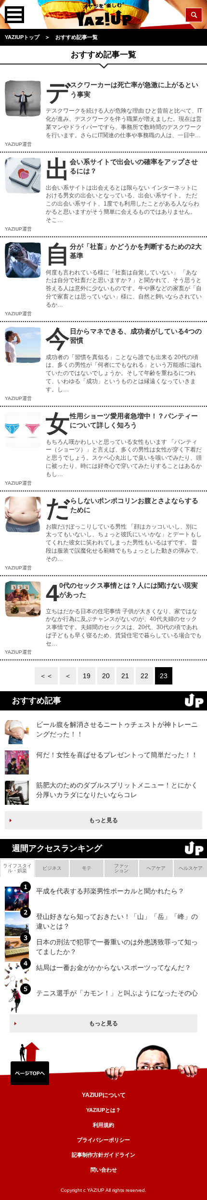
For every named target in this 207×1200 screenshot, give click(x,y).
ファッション (121, 868)
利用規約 (103, 1125)
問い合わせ (104, 1170)
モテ (86, 868)
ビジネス (52, 868)
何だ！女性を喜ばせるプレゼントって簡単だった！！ (117, 755)
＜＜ (46, 676)
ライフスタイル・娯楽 (17, 868)
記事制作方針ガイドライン (103, 1155)
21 (125, 676)
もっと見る (103, 820)
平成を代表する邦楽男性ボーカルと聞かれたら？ (110, 891)
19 (87, 676)
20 (106, 676)
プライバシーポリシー (103, 1140)
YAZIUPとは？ (103, 1110)
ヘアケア (156, 868)
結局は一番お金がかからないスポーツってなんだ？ (113, 967)
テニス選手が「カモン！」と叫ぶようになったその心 (117, 993)
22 (144, 676)
